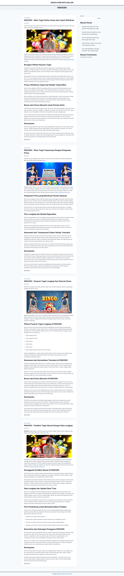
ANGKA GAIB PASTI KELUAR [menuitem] (62, 192)
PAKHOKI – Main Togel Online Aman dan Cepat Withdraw (49, 20)
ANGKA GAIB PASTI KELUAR (64, 574)
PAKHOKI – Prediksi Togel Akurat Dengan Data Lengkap (48, 425)
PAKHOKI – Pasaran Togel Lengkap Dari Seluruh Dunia (47, 281)
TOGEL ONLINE (27, 17)
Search (82, 16)
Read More (27, 139)
